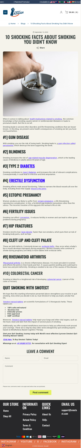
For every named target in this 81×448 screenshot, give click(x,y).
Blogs (22, 24)
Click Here (7, 341)
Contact (45, 427)
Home (12, 24)
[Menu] (5, 12)
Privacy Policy (29, 416)
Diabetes (27, 166)
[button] (70, 12)
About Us (46, 416)
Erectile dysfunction (27, 180)
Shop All (7, 418)
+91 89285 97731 (24, 345)
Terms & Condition (27, 429)
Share (41, 48)
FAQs (44, 422)
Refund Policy (29, 422)
